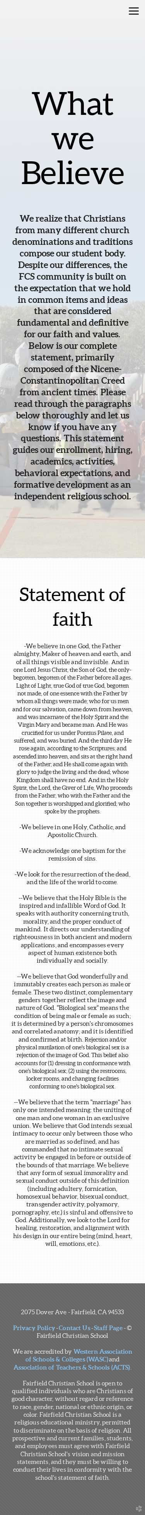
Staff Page (108, 1327)
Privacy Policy (34, 1327)
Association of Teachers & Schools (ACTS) (72, 1367)
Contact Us (74, 1327)
